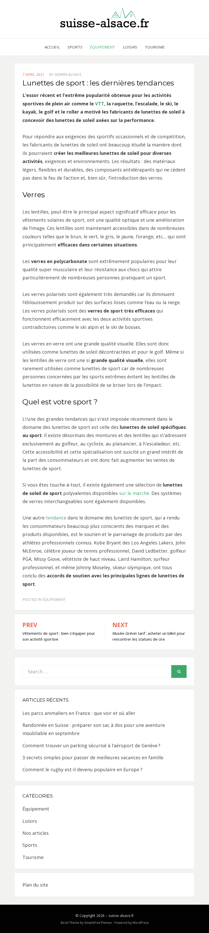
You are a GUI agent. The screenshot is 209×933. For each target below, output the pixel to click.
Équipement (102, 46)
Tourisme (155, 46)
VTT (99, 104)
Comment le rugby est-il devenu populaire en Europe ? (82, 769)
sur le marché (134, 493)
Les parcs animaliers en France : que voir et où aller (78, 713)
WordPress (141, 922)
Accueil (52, 46)
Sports (75, 46)
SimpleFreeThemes (98, 922)
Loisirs (130, 46)
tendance (56, 518)
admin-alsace (68, 74)
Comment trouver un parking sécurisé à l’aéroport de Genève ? (91, 745)
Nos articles (35, 833)
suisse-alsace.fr (121, 915)
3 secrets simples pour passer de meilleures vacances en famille (92, 757)
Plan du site (35, 885)
